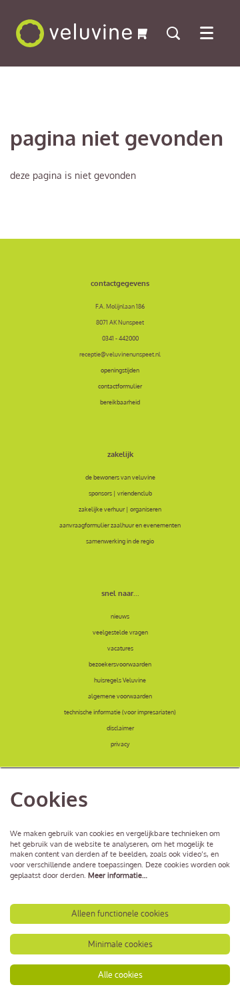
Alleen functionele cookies (120, 913)
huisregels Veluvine (120, 680)
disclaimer (120, 728)
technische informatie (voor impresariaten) (120, 712)
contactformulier (120, 386)
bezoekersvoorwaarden (120, 664)
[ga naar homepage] (74, 33)
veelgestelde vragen (120, 632)
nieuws (120, 616)
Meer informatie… (117, 875)
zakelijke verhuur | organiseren (120, 509)
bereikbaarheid (120, 402)
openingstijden (120, 370)
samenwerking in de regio (120, 541)
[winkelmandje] (142, 33)
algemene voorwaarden (120, 696)
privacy (120, 744)
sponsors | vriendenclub (120, 493)
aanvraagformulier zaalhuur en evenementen (120, 525)
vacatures (120, 648)
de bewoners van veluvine (120, 477)
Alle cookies (120, 974)
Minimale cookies (120, 944)
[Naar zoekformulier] (173, 33)
